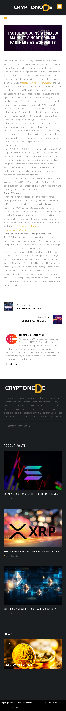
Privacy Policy (50, 703)
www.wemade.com (29, 226)
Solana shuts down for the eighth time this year (31, 494)
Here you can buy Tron (18, 665)
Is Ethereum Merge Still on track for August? (30, 609)
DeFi (10, 643)
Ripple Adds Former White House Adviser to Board (32, 551)
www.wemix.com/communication (20, 230)
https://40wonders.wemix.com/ (36, 82)
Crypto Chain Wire (32, 335)
